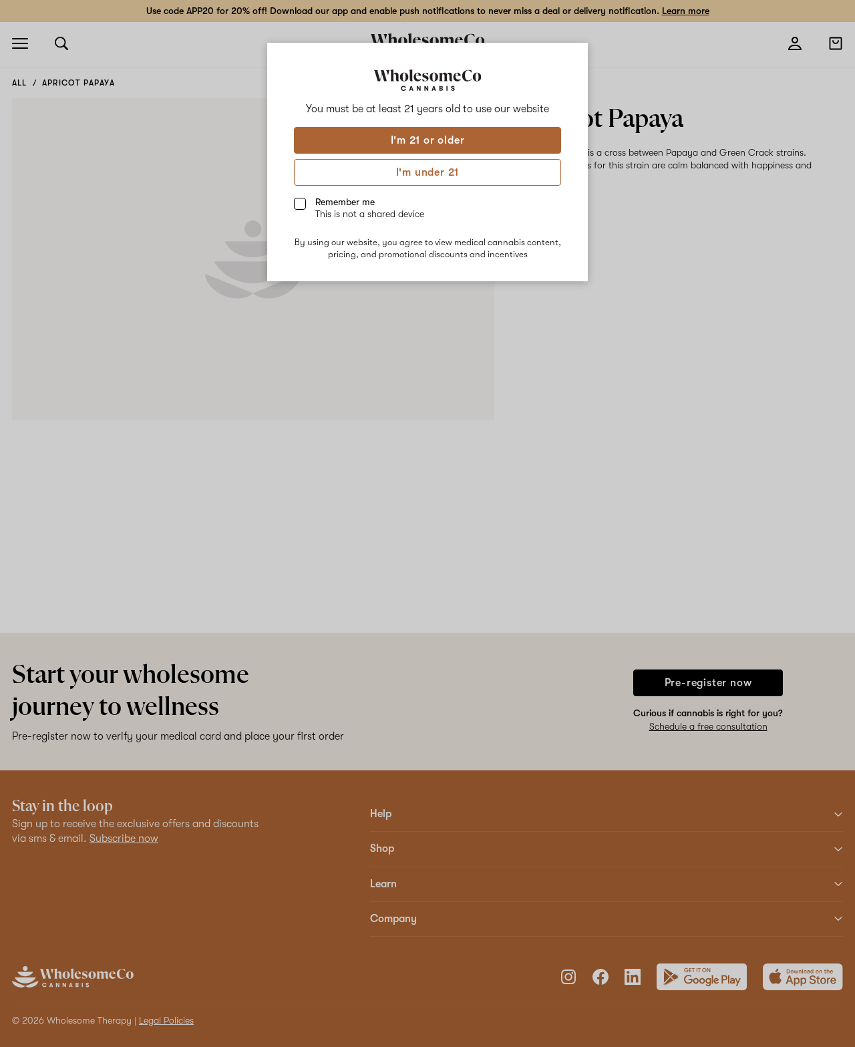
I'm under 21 (428, 172)
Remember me (369, 207)
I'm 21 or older (428, 140)
